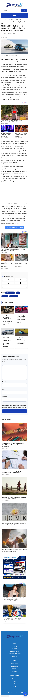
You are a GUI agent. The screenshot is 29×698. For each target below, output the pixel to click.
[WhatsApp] (8, 282)
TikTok (14, 686)
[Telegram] (21, 282)
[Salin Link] (14, 286)
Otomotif (7, 20)
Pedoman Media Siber (14, 653)
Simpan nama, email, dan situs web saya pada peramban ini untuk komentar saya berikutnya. (14, 406)
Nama (4, 381)
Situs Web (4, 396)
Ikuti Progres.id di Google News (14, 227)
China (18, 292)
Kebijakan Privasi (14, 651)
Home (2, 20)
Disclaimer (14, 648)
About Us (14, 646)
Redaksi (14, 656)
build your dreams (10, 292)
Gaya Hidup (14, 663)
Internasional (14, 666)
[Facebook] (8, 279)
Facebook (14, 679)
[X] (21, 279)
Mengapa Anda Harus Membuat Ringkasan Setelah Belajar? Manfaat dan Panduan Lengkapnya (13, 445)
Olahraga (14, 671)
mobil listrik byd (13, 296)
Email (4, 389)
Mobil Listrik (5, 296)
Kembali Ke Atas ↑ (5, 696)
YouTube (14, 683)
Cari (24, 10)
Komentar (4, 364)
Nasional (14, 668)
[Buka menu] (14, 15)
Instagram (14, 681)
